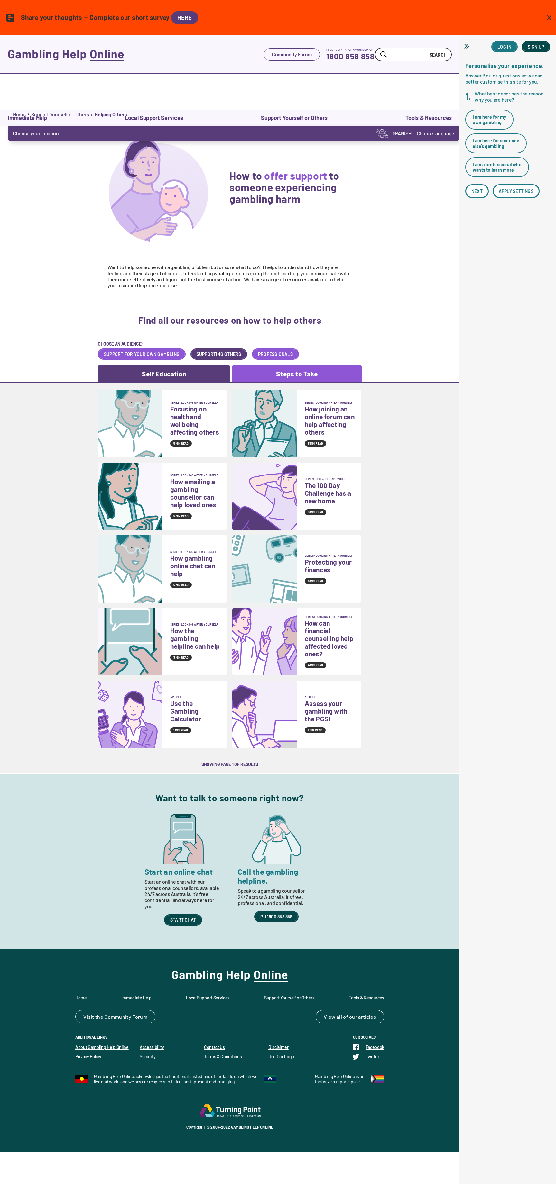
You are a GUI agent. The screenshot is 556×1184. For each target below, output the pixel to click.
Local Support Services (208, 997)
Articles (367, 1017)
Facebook (375, 1047)
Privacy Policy (88, 1056)
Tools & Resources (366, 997)
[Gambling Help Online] (136, 54)
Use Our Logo (281, 1056)
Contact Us (214, 1047)
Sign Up (536, 47)
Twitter (372, 1056)
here (184, 17)
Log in (504, 47)
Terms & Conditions (223, 1056)
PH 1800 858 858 (276, 916)
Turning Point (229, 1110)
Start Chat (183, 920)
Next (477, 191)
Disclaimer (278, 1047)
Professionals (275, 354)
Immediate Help (136, 997)
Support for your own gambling (142, 354)
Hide (467, 46)
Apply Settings (516, 191)
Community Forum (292, 54)
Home (19, 114)
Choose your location (36, 133)
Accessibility (152, 1047)
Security (147, 1056)
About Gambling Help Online (102, 1047)
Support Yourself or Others (60, 114)
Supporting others (219, 354)
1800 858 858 (350, 56)
